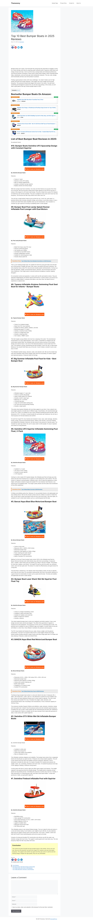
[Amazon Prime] (28, 101)
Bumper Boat (32, 866)
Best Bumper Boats (25, 866)
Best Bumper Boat (16, 866)
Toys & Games (16, 865)
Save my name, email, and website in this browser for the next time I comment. (32, 907)
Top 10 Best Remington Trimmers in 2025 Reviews (23, 869)
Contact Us (71, 3)
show (18, 90)
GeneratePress (53, 919)
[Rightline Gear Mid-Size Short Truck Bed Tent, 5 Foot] (14, 100)
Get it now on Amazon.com (35, 169)
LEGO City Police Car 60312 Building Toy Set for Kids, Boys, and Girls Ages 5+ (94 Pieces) (37, 115)
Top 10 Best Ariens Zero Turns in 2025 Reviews (23, 868)
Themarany (15, 3)
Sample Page (55, 3)
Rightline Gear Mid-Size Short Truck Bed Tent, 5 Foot (30, 99)
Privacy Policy (63, 3)
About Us (79, 3)
